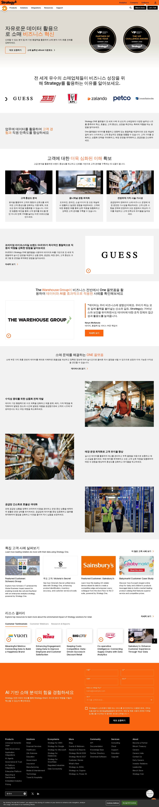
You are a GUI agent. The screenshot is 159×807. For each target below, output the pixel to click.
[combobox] (118, 700)
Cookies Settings (113, 803)
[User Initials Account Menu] (155, 2)
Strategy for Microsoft (57, 750)
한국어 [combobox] (9, 794)
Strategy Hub (138, 774)
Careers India (138, 753)
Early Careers (138, 760)
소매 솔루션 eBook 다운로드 (39, 50)
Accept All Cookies (129, 803)
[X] (32, 793)
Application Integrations (10, 753)
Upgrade (114, 757)
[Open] (151, 699)
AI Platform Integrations (10, 766)
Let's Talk (152, 8)
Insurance (30, 763)
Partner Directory (97, 753)
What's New (74, 763)
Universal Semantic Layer (13, 744)
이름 (88, 670)
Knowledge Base (97, 750)
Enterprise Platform (13, 771)
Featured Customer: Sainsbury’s (97, 578)
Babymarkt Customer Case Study (136, 578)
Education (30, 757)
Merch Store (138, 770)
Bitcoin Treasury (139, 746)
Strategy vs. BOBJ (76, 767)
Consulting (115, 743)
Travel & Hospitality (34, 777)
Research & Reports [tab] (60, 624)
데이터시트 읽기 (78, 368)
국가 (88, 697)
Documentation (96, 746)
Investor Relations (140, 763)
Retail (28, 743)
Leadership (137, 767)
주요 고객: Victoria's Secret (57, 578)
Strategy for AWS (55, 743)
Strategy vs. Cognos (77, 770)
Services (115, 739)
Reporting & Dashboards (10, 776)
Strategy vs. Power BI (78, 774)
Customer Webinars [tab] (39, 624)
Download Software (98, 757)
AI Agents (9, 758)
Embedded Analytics (13, 781)
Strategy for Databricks (53, 754)
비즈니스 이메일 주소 (93, 688)
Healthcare (30, 750)
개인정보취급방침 (106, 711)
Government (31, 760)
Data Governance (12, 749)
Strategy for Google (56, 746)
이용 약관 (92, 711)
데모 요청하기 (15, 50)
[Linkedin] (38, 793)
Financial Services (33, 746)
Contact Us (137, 757)
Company (134, 3)
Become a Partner (140, 743)
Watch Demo (140, 8)
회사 (124, 679)
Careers (136, 750)
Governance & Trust (13, 762)
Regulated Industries (56, 765)
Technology (31, 774)
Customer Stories (76, 760)
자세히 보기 (10, 264)
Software (145, 3)
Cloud (113, 746)
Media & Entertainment (35, 770)
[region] (79, 803)
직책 (88, 679)
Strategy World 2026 (77, 753)
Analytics (123, 3)
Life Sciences (31, 753)
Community (95, 739)
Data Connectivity (55, 769)
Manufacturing (32, 767)
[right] (154, 641)
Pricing (8, 784)
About (135, 739)
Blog (71, 743)
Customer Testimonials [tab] (16, 624)
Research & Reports (77, 750)
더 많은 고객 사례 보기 (141, 551)
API (91, 743)
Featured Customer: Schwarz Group (15, 580)
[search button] (130, 8)
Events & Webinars (76, 746)
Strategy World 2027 (77, 757)
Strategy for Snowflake (53, 760)
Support (114, 750)
